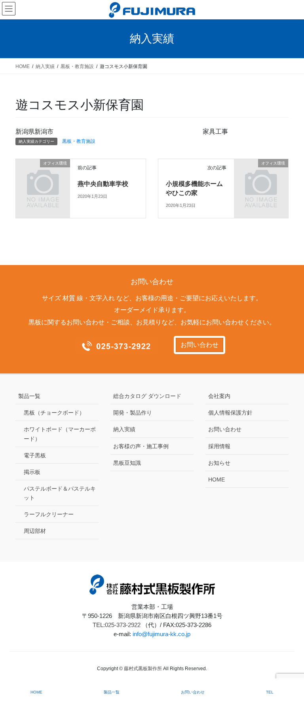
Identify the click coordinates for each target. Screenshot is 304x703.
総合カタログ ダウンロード (147, 396)
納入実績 (124, 429)
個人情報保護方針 (230, 412)
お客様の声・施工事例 (141, 446)
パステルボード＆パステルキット (60, 493)
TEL (270, 692)
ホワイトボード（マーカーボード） (60, 434)
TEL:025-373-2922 (117, 625)
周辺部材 (35, 531)
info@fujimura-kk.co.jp (161, 634)
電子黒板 (35, 455)
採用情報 (219, 446)
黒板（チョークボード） (54, 412)
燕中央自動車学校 (103, 183)
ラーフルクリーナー (49, 514)
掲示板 (32, 472)
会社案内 (219, 396)
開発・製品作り (132, 412)
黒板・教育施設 (78, 141)
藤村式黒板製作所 (143, 668)
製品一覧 (29, 396)
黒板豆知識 (127, 463)
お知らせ (219, 463)
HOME (216, 479)
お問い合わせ (199, 344)
